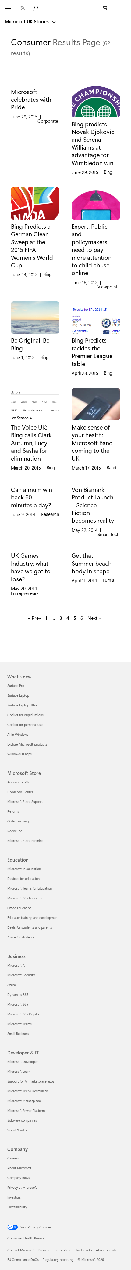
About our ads (106, 1250)
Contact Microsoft (20, 1250)
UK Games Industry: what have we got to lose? (31, 566)
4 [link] (67, 618)
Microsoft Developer (22, 1061)
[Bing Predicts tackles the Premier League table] (96, 317)
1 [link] (46, 618)
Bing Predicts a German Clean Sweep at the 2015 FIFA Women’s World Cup (32, 245)
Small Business (18, 1033)
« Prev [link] (34, 618)
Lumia (108, 580)
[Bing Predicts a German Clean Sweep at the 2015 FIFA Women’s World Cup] (35, 203)
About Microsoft (19, 1168)
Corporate (47, 121)
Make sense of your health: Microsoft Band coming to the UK (92, 442)
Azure (11, 984)
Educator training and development (32, 917)
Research (50, 514)
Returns (13, 811)
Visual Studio (17, 1130)
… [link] (53, 618)
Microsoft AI (16, 965)
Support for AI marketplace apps (30, 1081)
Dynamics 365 (17, 994)
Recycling (14, 831)
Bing (108, 172)
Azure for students (20, 937)
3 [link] (60, 618)
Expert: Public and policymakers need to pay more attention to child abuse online (92, 249)
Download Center (20, 791)
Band (111, 467)
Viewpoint (107, 287)
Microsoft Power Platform (26, 1110)
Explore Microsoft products (27, 744)
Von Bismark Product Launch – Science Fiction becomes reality (93, 504)
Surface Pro (15, 685)
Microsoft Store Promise (25, 840)
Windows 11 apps (19, 754)
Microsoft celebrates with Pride (31, 99)
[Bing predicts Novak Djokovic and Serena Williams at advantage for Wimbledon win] (96, 101)
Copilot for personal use (25, 724)
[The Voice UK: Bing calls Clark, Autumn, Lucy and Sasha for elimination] (35, 404)
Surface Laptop (18, 695)
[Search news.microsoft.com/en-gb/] (36, 8)
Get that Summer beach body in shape (92, 563)
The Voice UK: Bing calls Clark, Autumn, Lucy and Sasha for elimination (32, 442)
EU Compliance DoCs (23, 1259)
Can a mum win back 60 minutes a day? (31, 497)
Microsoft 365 (17, 1004)
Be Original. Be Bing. (30, 344)
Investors (14, 1197)
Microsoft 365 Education (25, 898)
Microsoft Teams (19, 1023)
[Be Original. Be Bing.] (35, 317)
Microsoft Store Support (25, 801)
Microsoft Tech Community (27, 1091)
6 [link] (81, 618)
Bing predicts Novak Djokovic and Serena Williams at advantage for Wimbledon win (93, 143)
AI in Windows (17, 734)
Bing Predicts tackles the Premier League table (92, 351)
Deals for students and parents (29, 927)
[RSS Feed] (22, 8)
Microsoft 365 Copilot (23, 1014)
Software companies (22, 1120)
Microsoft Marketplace (24, 1100)
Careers (13, 1158)
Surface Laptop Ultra (22, 705)
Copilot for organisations (25, 715)
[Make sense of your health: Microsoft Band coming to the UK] (96, 404)
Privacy (43, 1250)
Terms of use (62, 1250)
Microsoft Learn (18, 1071)
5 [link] (74, 618)
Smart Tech (108, 534)
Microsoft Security (21, 975)
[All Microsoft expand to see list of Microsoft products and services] (7, 8)
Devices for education (23, 878)
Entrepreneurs (25, 593)
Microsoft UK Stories (27, 21)
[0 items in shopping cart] (106, 8)
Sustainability (17, 1207)
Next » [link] (94, 618)
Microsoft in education (24, 868)
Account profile (18, 782)
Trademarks (84, 1250)
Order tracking (18, 821)
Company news (18, 1177)
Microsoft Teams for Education (29, 888)
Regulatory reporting (58, 1259)
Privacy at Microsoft (22, 1187)
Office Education (19, 907)
